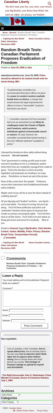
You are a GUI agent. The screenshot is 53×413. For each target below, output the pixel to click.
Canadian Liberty (16, 2)
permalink (11, 238)
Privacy (37, 231)
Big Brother (31, 228)
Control (4, 231)
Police (29, 231)
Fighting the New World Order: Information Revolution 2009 (12, 41)
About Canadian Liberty (40, 39)
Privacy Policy (42, 411)
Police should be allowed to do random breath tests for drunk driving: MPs (24, 78)
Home (5, 32)
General (12, 32)
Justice (12, 231)
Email (5, 315)
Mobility (21, 231)
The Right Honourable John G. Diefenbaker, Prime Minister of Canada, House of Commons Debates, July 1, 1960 (26, 378)
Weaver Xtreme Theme (25, 411)
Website (6, 321)
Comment (7, 288)
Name (5, 310)
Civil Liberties (44, 228)
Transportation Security (25, 234)
